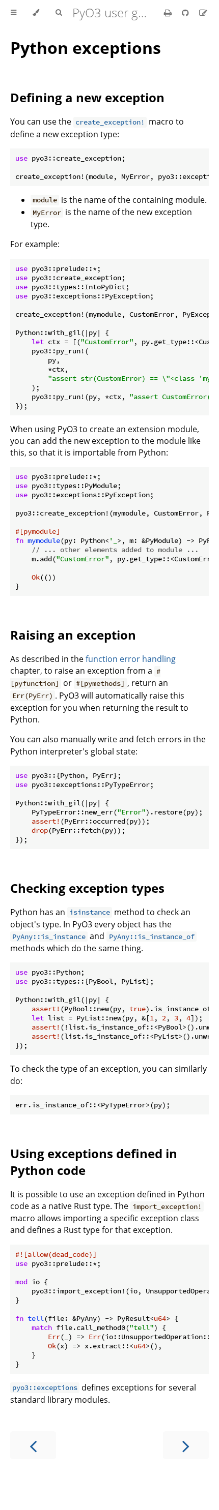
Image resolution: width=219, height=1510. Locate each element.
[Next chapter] (186, 1445)
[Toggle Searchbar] (58, 12)
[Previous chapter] (33, 1445)
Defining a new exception (87, 97)
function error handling (131, 659)
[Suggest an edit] (203, 12)
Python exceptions (85, 47)
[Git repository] (186, 12)
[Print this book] (169, 12)
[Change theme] (35, 12)
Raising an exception (73, 634)
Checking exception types (87, 888)
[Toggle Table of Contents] (13, 12)
